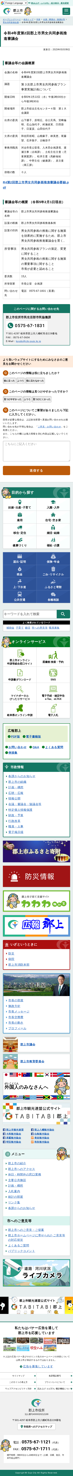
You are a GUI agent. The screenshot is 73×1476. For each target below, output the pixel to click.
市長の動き (15, 1022)
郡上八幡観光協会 (44, 1129)
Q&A (36, 747)
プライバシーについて (55, 1382)
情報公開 (14, 798)
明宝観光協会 (13, 1141)
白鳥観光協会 (41, 1133)
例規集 (12, 752)
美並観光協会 (41, 1137)
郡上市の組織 (17, 782)
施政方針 (14, 1006)
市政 (38, 19)
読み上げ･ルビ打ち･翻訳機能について (55, 1388)
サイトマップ (18, 1376)
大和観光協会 (13, 1133)
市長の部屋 (15, 1000)
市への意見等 (40, 627)
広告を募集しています (38, 1366)
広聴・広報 (15, 793)
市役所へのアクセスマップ (38, 1426)
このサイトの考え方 (18, 1382)
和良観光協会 (41, 1141)
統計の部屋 (15, 1196)
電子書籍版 (33, 736)
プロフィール (17, 1028)
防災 (11, 953)
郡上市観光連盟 (15, 1129)
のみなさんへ (26, 1086)
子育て (20, 627)
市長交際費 (15, 1017)
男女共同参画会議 (11, 22)
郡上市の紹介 (17, 1163)
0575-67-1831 (30, 325)
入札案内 (14, 1191)
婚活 (27, 627)
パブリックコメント (21, 1251)
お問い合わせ (17, 747)
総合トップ (28, 19)
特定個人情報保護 (20, 809)
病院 (11, 959)
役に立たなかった (35, 380)
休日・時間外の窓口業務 (24, 1174)
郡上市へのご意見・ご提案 (26, 1230)
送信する (36, 470)
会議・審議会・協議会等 (54, 19)
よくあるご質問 (18, 1245)
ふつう (20, 380)
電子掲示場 (15, 832)
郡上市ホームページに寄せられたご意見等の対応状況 (36, 1238)
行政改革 (14, 821)
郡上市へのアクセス (21, 1169)
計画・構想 (15, 787)
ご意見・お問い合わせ (49, 426)
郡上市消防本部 (18, 964)
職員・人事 (15, 826)
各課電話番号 (55, 1376)
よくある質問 (54, 747)
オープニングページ (12, 19)
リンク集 (14, 1202)
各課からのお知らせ (21, 776)
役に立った (9, 380)
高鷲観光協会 (13, 1137)
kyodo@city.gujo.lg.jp (28, 341)
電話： (36, 1442)
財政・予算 (15, 815)
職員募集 (54, 627)
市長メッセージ (18, 1011)
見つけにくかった (42, 399)
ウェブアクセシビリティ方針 (18, 1388)
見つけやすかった (13, 399)
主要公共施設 (17, 1180)
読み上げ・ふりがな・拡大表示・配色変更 (50, 3)
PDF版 (15, 736)
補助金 (10, 627)
